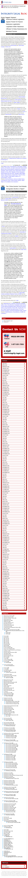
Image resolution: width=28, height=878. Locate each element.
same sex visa (8, 677)
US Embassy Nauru (10, 756)
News (9, 180)
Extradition (8, 827)
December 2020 (5, 409)
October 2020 (5, 412)
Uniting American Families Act (15, 158)
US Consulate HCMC (8, 722)
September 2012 (6, 550)
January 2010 (5, 591)
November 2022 (5, 370)
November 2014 (5, 521)
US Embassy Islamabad (10, 789)
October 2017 (5, 470)
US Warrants (6, 826)
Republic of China (15, 172)
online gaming (18, 99)
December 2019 (5, 429)
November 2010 (5, 574)
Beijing (5, 166)
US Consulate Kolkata (10, 765)
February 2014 (5, 533)
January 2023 (5, 368)
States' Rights (22, 173)
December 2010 (5, 573)
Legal (2, 163)
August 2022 (5, 375)
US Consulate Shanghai (10, 748)
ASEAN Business (7, 303)
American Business (9, 179)
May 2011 (4, 564)
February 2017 (5, 482)
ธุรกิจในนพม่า (8, 836)
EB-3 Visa (6, 640)
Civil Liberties (7, 167)
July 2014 (4, 527)
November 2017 (5, 469)
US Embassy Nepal (7, 784)
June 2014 (4, 528)
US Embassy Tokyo (8, 806)
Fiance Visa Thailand (8, 648)
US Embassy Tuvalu (10, 759)
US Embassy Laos (7, 776)
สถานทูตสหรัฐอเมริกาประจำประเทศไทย (13, 856)
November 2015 (5, 508)
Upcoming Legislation (8, 712)
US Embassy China (8, 743)
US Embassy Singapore (8, 800)
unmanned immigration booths (16, 310)
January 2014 (5, 535)
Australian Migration (8, 622)
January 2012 (5, 556)
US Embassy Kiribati (10, 755)
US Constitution (7, 181)
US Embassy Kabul (9, 725)
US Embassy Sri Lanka (8, 805)
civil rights (13, 167)
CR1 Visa (5, 628)
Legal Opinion (7, 674)
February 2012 (5, 554)
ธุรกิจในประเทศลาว (7, 843)
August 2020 (5, 416)
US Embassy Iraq (7, 772)
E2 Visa (5, 637)
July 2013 (4, 545)
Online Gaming (9, 170)
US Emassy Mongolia (8, 723)
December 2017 (5, 467)
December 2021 (5, 388)
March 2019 (5, 443)
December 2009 (5, 593)
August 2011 (5, 559)
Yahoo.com (8, 46)
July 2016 (4, 494)
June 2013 (4, 547)
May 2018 (4, 460)
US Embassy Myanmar (10, 735)
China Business (13, 166)
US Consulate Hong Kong (11, 746)
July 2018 (4, 457)
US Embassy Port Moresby (11, 792)
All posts (4, 865)
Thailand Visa (6, 710)
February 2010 (5, 590)
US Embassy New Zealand (9, 787)
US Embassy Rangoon (10, 736)
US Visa (5, 819)
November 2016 (5, 487)
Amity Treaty (8, 695)
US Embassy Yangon (10, 737)
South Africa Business (8, 690)
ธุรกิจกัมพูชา (6, 839)
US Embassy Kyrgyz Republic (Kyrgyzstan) (12, 775)
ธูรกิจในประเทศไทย (7, 845)
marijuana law (18, 169)
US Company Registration (11, 714)
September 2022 (6, 373)
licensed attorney (10, 169)
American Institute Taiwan (19, 179)
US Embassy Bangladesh (9, 730)
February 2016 (5, 503)
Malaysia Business (7, 679)
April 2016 (4, 499)
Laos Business (7, 670)
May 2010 (4, 585)
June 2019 (4, 438)
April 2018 (4, 462)
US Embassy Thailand (10, 821)
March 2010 (5, 588)
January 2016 (5, 504)
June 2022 (4, 378)
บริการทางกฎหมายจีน (8, 846)
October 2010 (5, 576)
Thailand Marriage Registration (10, 705)
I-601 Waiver (6, 653)
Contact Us (6, 321)
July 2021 (4, 397)
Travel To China (21, 174)
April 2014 (4, 532)
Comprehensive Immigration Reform (11, 627)
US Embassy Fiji (7, 754)
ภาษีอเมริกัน (6, 851)
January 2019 (5, 446)
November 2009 (5, 595)
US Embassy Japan (8, 774)
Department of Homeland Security (11, 629)
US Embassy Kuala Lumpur (11, 778)
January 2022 (5, 387)
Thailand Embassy (7, 700)
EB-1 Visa (6, 638)
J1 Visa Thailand (7, 659)
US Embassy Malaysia (8, 777)
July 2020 (4, 417)
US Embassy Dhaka (10, 731)
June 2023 (4, 363)
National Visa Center (8, 683)
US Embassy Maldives (8, 780)
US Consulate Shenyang (11, 749)
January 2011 (5, 571)
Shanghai (17, 173)
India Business (7, 654)
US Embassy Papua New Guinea (10, 791)
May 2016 (4, 498)
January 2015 (5, 520)
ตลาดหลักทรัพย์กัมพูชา (8, 838)
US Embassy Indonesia (8, 769)
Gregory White (8, 198)
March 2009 (5, 608)
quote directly (13, 45)
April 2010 (4, 586)
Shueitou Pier (21, 307)
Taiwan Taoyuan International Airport (11, 309)
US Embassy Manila (10, 795)
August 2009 (5, 600)
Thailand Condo (7, 698)
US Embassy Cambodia (8, 739)
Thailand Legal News (10, 672)
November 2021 (5, 390)
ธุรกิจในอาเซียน (7, 844)
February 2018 (5, 465)
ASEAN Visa (6, 621)
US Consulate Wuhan (10, 750)
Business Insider (4, 200)
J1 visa (5, 658)
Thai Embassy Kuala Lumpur (12, 701)
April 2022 (4, 382)
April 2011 (4, 566)
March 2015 (5, 518)
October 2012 (5, 549)
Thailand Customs (7, 699)
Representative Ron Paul (6, 101)
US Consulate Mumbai (10, 766)
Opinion (19, 180)
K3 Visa (5, 667)
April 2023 (4, 365)
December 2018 (5, 448)
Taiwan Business (8, 174)
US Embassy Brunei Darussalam (10, 733)
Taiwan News (15, 174)
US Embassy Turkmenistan (9, 807)
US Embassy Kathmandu (11, 785)
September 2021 (6, 394)
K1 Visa (5, 661)
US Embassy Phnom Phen (11, 740)
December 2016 (5, 486)
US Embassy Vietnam (8, 809)
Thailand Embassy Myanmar (11, 702)
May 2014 (4, 530)
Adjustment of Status (8, 615)
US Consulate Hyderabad (11, 764)
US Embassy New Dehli (10, 767)
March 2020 (5, 424)
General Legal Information (9, 652)
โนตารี (5, 854)
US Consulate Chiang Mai (13, 822)
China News (19, 166)
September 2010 (6, 578)
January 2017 (5, 484)
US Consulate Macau (10, 747)
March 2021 (5, 404)
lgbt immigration (7, 676)
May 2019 (4, 440)
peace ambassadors (17, 170)
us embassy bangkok (8, 729)
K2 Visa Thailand (9, 665)
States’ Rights (17, 102)
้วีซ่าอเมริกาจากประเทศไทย (9, 855)
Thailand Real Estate (8, 709)
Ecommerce (6, 644)
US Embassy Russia (8, 797)
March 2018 (5, 463)
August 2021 (5, 395)
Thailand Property (7, 708)
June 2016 (4, 496)
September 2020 (6, 414)
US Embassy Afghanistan (9, 724)
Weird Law (6, 833)
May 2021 (4, 400)
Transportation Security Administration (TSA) (15, 630)
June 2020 (4, 419)
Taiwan (18, 108)
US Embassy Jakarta (10, 770)
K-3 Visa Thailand (7, 660)
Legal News (6, 671)
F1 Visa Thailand (7, 647)
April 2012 (4, 552)
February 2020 (5, 426)
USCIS (5, 829)
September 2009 (6, 598)
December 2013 (5, 537)
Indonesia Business (8, 655)
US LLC (7, 716)
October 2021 (5, 392)
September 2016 (6, 491)
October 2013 (5, 540)
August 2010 (5, 579)
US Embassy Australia (8, 727)
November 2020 (5, 411)
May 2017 (4, 477)
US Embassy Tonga (10, 758)
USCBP (19, 294)
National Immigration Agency (10, 306)
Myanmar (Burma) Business (9, 682)
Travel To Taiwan (4, 176)
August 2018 (5, 455)
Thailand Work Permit (8, 711)
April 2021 (4, 402)
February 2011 (5, 569)
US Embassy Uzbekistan (9, 808)
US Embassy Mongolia (8, 782)
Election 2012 (6, 646)
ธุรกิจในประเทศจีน (7, 842)
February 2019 (5, 445)
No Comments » (15, 181)
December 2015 (5, 506)
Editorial (5, 645)
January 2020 (5, 428)
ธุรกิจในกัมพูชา (6, 841)
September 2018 (6, 453)
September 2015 (6, 511)
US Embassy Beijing (10, 752)
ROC (13, 173)
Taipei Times (23, 249)
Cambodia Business (8, 625)
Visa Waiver (6, 832)
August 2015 (5, 513)
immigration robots (18, 305)
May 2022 (4, 380)
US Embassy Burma (8, 734)
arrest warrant (6, 619)
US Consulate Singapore (11, 801)
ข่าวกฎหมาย (6, 834)
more (25, 165)
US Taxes (5, 817)
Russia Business (7, 689)
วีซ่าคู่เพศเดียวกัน (7, 852)
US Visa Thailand (7, 825)
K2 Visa (7, 662)
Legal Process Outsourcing (9, 675)
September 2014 (6, 523)
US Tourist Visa (7, 818)
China (24, 111)
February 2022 (5, 385)
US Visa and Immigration (9, 820)
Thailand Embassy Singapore (12, 703)
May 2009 (4, 605)
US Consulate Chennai (10, 762)
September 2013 (6, 542)
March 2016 (5, 501)
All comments (5, 867)
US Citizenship (7, 718)
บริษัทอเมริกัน (6, 848)
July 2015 (4, 515)
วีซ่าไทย (5, 853)
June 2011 (4, 562)
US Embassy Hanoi (9, 811)
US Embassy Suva (9, 757)
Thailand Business (7, 693)
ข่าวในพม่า (6, 835)
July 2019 (4, 436)
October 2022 (5, 371)
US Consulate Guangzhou (11, 745)
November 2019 (5, 431)
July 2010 (4, 581)
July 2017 (4, 474)
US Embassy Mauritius (8, 781)
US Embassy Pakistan (8, 788)
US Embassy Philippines (9, 794)
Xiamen (9, 177)
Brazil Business (7, 623)
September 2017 (6, 472)
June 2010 (4, 583)
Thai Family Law (7, 692)
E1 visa (5, 636)
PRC (10, 172)
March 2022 (5, 383)
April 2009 (4, 607)
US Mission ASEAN (9, 814)
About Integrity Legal (8, 320)
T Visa (5, 691)
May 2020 (4, 421)
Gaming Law (6, 651)
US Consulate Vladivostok (11, 798)
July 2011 (4, 561)
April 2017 (4, 479)
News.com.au (21, 114)
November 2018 (5, 450)
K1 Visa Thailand (7, 664)
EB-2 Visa (6, 639)
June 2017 (4, 475)
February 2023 (5, 366)
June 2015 (4, 516)
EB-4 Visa (6, 641)
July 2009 (4, 602)
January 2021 (5, 407)
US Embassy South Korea (9, 803)
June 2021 (4, 399)
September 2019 (6, 433)
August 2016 (5, 492)
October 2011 (5, 557)
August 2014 (5, 525)
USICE (7, 633)
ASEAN (16, 236)
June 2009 (4, 603)
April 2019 (4, 441)
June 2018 (4, 458)
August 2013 (5, 544)
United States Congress (14, 176)
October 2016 (5, 489)
